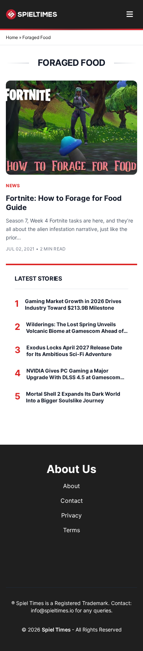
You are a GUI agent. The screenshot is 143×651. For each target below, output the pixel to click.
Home (12, 37)
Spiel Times (57, 629)
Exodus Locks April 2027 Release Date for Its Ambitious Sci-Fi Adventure (74, 350)
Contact (71, 500)
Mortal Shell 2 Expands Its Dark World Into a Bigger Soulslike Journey (73, 397)
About (71, 486)
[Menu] (129, 14)
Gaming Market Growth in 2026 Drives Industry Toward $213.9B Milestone (73, 304)
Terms (71, 530)
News (13, 185)
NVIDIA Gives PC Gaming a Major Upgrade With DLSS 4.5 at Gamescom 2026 (73, 373)
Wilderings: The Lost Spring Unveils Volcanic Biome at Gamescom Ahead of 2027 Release (75, 327)
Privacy (71, 515)
